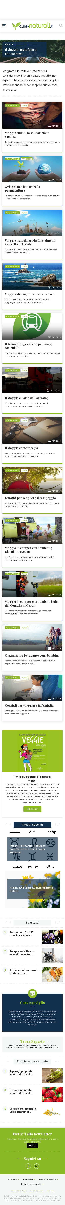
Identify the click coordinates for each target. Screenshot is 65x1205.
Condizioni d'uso (18, 1191)
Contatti (28, 1179)
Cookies (50, 1191)
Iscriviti (32, 1146)
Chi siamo (12, 1179)
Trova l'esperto (47, 1179)
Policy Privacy (36, 1191)
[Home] (32, 26)
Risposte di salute (31, 1184)
